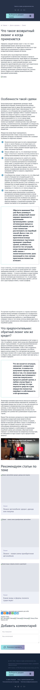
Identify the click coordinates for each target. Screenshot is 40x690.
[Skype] (15, 613)
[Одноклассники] (5, 613)
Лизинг (5, 506)
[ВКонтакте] (2, 613)
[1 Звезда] (4, 618)
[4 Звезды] (24, 618)
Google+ (24, 10)
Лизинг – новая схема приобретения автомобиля (18, 554)
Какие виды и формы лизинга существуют (16, 599)
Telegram (21, 10)
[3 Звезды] (18, 618)
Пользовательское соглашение (11, 681)
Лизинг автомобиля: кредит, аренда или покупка (18, 510)
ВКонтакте (15, 10)
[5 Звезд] (31, 618)
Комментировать (14, 647)
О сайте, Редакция (11, 679)
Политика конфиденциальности (29, 681)
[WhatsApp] (12, 613)
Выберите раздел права (16, 16)
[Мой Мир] (7, 613)
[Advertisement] (16, 296)
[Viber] (10, 613)
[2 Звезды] (11, 618)
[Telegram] (18, 613)
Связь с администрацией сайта (25, 679)
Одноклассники (18, 10)
